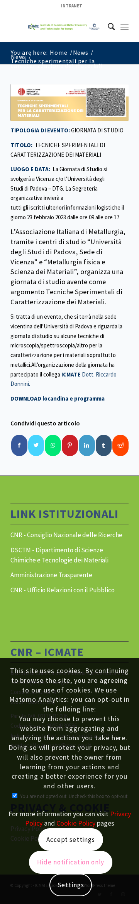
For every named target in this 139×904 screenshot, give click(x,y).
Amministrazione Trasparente (51, 575)
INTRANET (71, 6)
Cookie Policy (75, 823)
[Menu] (124, 26)
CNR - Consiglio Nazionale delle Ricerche (66, 535)
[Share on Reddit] (120, 445)
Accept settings (70, 839)
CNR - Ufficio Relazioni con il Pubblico (62, 590)
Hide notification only (71, 862)
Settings (71, 885)
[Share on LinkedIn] (87, 445)
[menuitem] (71, 6)
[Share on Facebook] (19, 445)
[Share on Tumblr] (104, 445)
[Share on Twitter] (36, 445)
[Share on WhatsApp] (53, 445)
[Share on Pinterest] (70, 445)
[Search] (107, 26)
